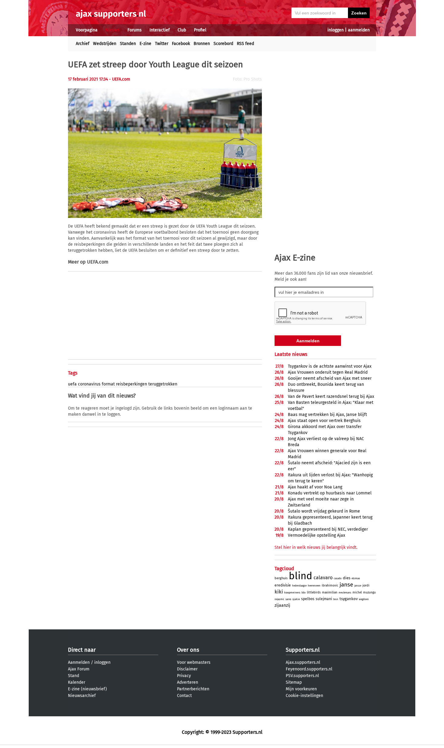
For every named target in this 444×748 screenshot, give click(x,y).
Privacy (184, 675)
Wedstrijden (104, 43)
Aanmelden (79, 662)
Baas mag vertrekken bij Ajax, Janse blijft (327, 414)
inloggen (335, 30)
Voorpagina (87, 30)
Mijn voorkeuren (301, 689)
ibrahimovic (330, 585)
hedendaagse (299, 585)
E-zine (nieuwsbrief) (87, 689)
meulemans (345, 592)
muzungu (369, 592)
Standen (128, 43)
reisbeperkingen (131, 384)
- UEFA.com (119, 79)
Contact (184, 695)
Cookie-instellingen (304, 695)
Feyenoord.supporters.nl (309, 669)
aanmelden (359, 30)
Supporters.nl (303, 650)
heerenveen (314, 585)
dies (346, 578)
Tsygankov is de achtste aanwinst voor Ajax (330, 366)
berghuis (281, 578)
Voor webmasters (194, 662)
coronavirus (89, 384)
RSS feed (245, 43)
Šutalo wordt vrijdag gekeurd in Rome (324, 511)
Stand (73, 675)
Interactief (160, 30)
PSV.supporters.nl (302, 675)
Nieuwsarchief (82, 695)
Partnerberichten (193, 689)
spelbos (307, 599)
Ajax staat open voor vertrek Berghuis (324, 420)
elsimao (356, 578)
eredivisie (283, 585)
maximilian (329, 592)
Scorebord (223, 43)
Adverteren (187, 682)
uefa (72, 384)
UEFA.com (97, 262)
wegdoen (364, 599)
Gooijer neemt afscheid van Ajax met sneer (330, 378)
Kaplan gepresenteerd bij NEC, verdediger (328, 529)
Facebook (181, 43)
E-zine (145, 43)
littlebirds (314, 592)
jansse (357, 585)
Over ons (188, 650)
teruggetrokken (162, 384)
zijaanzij (282, 605)
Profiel (200, 30)
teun (335, 599)
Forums (134, 30)
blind (300, 576)
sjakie (296, 599)
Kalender (76, 682)
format (108, 384)
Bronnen (202, 43)
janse (346, 584)
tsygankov (348, 598)
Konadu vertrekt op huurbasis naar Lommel (330, 493)
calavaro (323, 577)
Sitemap (294, 682)
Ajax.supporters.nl (303, 662)
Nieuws (112, 30)
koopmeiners (292, 592)
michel (357, 592)
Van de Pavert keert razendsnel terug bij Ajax (331, 396)
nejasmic (279, 599)
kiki (279, 592)
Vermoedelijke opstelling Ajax (316, 535)
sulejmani (324, 599)
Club (182, 30)
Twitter (161, 43)
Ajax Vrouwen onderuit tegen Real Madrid (328, 372)
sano (288, 599)
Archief (82, 43)
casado (338, 578)
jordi (365, 585)
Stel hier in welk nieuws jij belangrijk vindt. (316, 547)
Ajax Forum (78, 669)
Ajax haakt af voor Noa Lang (315, 487)
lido (303, 592)
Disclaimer (187, 669)
